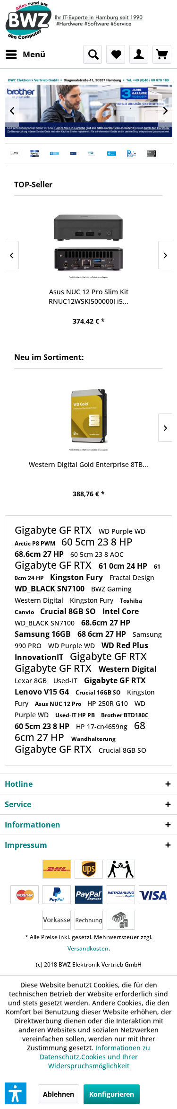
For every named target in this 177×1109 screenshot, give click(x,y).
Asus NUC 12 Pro (59, 704)
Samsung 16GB (44, 634)
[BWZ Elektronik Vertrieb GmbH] (88, 20)
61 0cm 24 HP (124, 566)
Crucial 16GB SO (99, 692)
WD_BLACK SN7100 (50, 588)
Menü (34, 54)
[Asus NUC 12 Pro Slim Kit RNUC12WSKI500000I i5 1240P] (88, 244)
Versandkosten (88, 948)
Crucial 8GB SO (69, 611)
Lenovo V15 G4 (43, 692)
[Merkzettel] (115, 54)
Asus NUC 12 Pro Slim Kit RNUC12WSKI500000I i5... (88, 296)
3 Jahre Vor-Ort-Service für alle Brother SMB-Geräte (88, 111)
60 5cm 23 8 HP (97, 541)
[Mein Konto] (138, 54)
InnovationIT (40, 657)
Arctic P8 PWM (36, 543)
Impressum (26, 845)
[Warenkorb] (161, 54)
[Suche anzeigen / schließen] (92, 54)
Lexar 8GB (32, 680)
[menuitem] (25, 54)
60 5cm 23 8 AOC (97, 554)
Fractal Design (132, 577)
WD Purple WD (122, 531)
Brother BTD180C (125, 715)
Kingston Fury (77, 577)
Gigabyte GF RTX (54, 530)
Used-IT (66, 680)
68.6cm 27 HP (40, 554)
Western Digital (40, 600)
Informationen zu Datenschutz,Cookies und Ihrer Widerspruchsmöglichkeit (95, 1056)
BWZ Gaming (111, 588)
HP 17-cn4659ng (102, 726)
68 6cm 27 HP (102, 634)
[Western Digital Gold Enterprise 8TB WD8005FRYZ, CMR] (88, 416)
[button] (15, 1093)
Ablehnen (58, 1094)
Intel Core (120, 611)
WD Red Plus (124, 645)
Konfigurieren (111, 1094)
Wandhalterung (93, 739)
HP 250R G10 (108, 703)
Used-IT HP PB (75, 715)
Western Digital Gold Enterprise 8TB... (88, 464)
